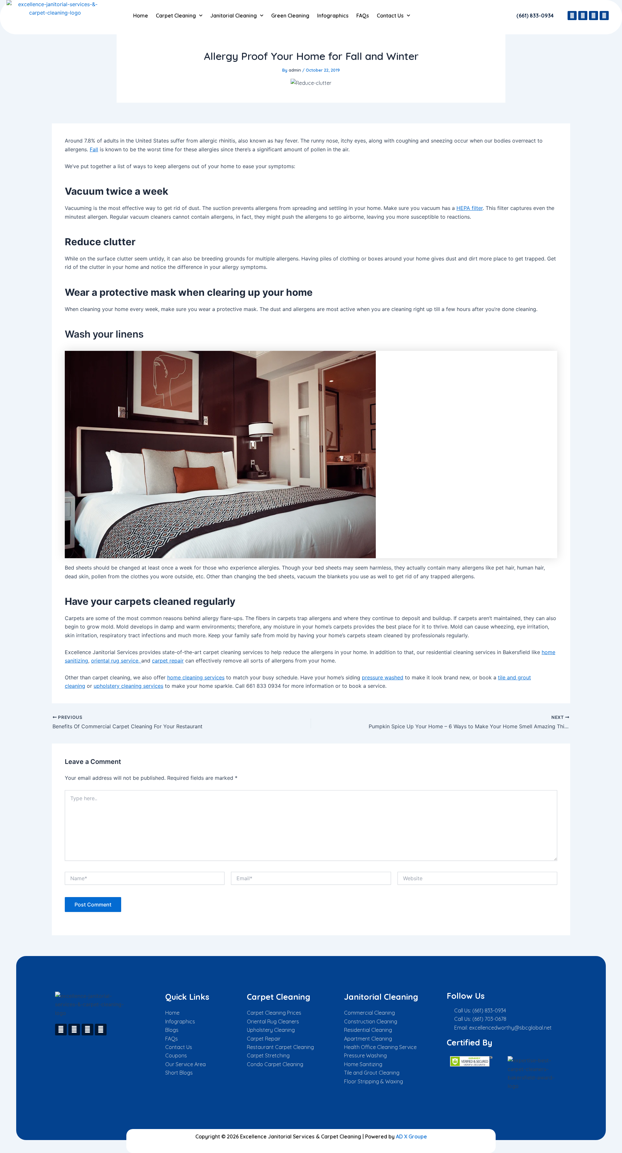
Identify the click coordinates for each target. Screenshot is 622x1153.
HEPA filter (469, 208)
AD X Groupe (411, 1136)
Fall (94, 149)
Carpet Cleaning (176, 15)
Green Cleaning (290, 15)
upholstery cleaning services (128, 686)
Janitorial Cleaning (233, 15)
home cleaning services (196, 677)
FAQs (362, 15)
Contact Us (390, 15)
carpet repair (168, 660)
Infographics (333, 15)
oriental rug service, (116, 660)
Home (140, 15)
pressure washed (382, 677)
